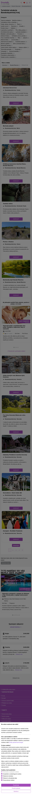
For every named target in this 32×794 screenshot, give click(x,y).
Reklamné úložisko (8, 776)
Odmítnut (16, 791)
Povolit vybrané (16, 788)
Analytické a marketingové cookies (12, 774)
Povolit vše (16, 785)
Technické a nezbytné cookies (11, 772)
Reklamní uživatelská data (10, 778)
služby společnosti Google (16, 742)
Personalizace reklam (8, 780)
